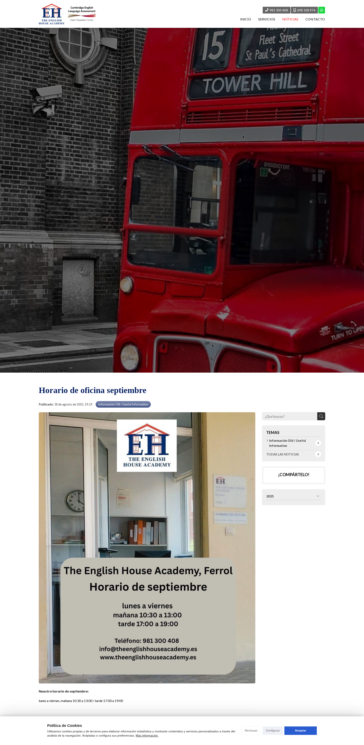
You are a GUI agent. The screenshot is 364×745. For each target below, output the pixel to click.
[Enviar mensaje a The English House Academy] (321, 10)
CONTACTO (315, 19)
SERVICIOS (266, 19)
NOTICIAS (290, 19)
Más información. (147, 735)
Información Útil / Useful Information (123, 404)
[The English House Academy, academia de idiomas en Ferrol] (67, 13)
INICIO (245, 19)
